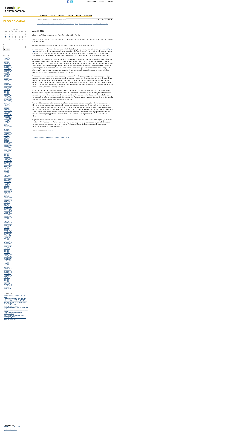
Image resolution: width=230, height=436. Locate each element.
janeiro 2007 (7, 241)
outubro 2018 (7, 100)
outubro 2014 (7, 163)
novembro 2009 (8, 217)
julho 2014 (6, 167)
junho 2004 (7, 278)
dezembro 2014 (8, 161)
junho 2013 (7, 184)
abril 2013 (6, 187)
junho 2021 (7, 58)
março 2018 (7, 109)
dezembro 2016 (8, 129)
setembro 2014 (8, 164)
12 (9, 36)
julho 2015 (6, 151)
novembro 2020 (8, 67)
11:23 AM (50, 130)
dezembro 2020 (8, 66)
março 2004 (7, 281)
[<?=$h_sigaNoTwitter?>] (71, 2)
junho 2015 (7, 153)
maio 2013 (6, 186)
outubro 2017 (7, 116)
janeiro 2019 (7, 96)
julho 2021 (6, 57)
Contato (110, 1)
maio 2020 (6, 75)
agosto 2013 (7, 182)
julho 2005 (6, 262)
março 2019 (7, 94)
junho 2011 (7, 203)
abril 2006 (6, 251)
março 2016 (7, 141)
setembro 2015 (8, 149)
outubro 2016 (7, 132)
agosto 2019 (7, 87)
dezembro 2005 (8, 256)
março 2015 (7, 157)
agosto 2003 (7, 288)
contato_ (57, 137)
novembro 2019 (8, 83)
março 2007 (7, 239)
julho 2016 (6, 136)
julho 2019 (6, 88)
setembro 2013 (8, 180)
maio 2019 (6, 91)
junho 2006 (7, 249)
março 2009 (7, 220)
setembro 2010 (8, 210)
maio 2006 (6, 250)
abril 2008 (6, 229)
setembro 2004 (8, 275)
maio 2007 (6, 238)
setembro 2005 (8, 259)
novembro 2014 (8, 162)
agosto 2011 (7, 201)
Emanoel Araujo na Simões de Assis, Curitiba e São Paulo (14, 316)
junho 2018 (7, 105)
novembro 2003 (8, 285)
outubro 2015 (7, 147)
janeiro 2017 (7, 128)
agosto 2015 (7, 150)
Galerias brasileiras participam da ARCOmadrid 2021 (13, 313)
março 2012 (7, 196)
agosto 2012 (7, 192)
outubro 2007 (7, 234)
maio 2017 (6, 122)
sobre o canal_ (65, 137)
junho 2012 (7, 193)
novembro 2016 (8, 130)
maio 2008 (6, 228)
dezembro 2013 (8, 176)
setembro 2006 (8, 245)
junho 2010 (7, 212)
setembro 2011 (8, 200)
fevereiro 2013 (8, 189)
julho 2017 (6, 120)
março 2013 (7, 188)
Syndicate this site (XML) (10, 430)
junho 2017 (7, 121)
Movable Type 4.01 (12, 426)
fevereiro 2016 (8, 142)
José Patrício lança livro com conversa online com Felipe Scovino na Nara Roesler (15, 300)
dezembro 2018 (8, 97)
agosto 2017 (7, 118)
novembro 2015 (8, 146)
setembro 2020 (8, 70)
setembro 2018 (8, 101)
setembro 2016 (8, 133)
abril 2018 (6, 108)
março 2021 (7, 62)
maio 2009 (6, 218)
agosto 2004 (7, 276)
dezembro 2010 (8, 207)
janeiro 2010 (7, 214)
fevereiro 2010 (8, 213)
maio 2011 (6, 204)
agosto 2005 (7, 260)
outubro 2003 (7, 287)
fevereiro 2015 (8, 158)
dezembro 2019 (8, 82)
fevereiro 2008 (8, 230)
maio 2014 (6, 170)
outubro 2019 (7, 84)
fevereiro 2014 (8, 174)
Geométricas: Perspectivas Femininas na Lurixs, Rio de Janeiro (15, 318)
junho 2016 (7, 137)
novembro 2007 (8, 233)
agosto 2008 (7, 225)
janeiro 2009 (7, 221)
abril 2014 (6, 171)
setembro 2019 (8, 86)
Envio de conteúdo (91, 1)
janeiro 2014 (7, 175)
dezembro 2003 (8, 284)
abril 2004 (6, 280)
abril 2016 (6, 140)
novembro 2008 (8, 222)
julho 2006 (6, 247)
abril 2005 (6, 266)
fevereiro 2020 (8, 79)
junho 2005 (7, 263)
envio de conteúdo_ (39, 137)
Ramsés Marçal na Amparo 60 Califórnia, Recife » (93, 24)
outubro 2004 (7, 274)
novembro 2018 (8, 99)
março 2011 (7, 205)
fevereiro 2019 (8, 95)
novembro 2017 (8, 115)
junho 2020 (7, 74)
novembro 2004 (8, 272)
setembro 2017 (8, 117)
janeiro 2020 (7, 80)
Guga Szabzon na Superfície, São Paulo (15, 298)
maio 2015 (6, 154)
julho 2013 (6, 183)
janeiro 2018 (7, 112)
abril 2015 (6, 155)
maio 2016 (6, 138)
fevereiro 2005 (8, 268)
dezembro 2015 (8, 145)
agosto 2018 (7, 103)
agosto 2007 (7, 235)
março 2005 (7, 267)
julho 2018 (6, 104)
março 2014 (7, 172)
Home (76, 24)
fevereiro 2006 (8, 254)
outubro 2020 (7, 69)
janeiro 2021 (7, 65)
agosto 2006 (7, 246)
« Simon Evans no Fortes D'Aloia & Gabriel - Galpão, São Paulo (55, 24)
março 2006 (7, 253)
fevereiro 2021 (8, 63)
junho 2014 (7, 168)
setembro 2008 (8, 224)
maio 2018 (6, 107)
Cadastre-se (102, 1)
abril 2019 (6, 92)
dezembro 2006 (8, 242)
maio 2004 (6, 279)
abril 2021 (6, 61)
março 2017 (7, 125)
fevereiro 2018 (8, 111)
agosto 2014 (7, 166)
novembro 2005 (8, 258)
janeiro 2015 (7, 159)
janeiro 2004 (7, 283)
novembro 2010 (8, 208)
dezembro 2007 (8, 232)
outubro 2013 (7, 179)
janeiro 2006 (7, 255)
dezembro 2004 (8, 271)
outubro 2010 (7, 209)
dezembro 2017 (8, 113)
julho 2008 (6, 226)
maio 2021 (6, 59)
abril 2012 (6, 195)
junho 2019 (7, 90)
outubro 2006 (7, 243)
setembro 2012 (8, 191)
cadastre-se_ (50, 137)
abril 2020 (6, 76)
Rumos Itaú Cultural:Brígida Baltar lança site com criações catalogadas (16, 305)
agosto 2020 (7, 71)
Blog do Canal (14, 21)
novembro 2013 (8, 178)
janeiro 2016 (7, 143)
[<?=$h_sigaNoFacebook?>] (68, 2)
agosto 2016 (7, 134)
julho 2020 (6, 72)
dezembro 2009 (8, 216)
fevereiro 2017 (8, 126)
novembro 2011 (8, 199)
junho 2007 (7, 237)
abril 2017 (6, 124)
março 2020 (7, 78)
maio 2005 (6, 264)
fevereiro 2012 (8, 197)
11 (5, 36)
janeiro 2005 (7, 270)
